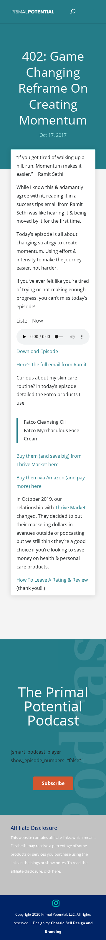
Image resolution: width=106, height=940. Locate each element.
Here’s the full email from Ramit (51, 364)
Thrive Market (70, 507)
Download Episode (37, 351)
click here (52, 871)
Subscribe (53, 783)
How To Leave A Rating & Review (52, 580)
